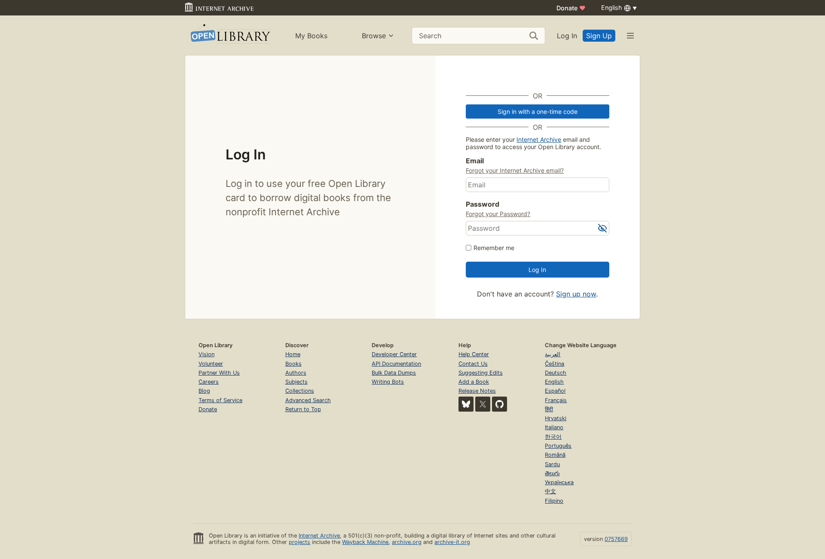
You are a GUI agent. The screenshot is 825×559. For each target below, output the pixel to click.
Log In (567, 35)
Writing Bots (388, 382)
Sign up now (576, 294)
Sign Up (599, 35)
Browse (374, 35)
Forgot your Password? (498, 213)
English (554, 382)
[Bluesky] (466, 404)
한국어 (553, 437)
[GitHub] (499, 404)
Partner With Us (219, 373)
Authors (295, 373)
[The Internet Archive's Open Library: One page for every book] (229, 35)
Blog (204, 391)
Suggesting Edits (480, 373)
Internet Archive (538, 139)
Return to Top (303, 409)
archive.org (407, 542)
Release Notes (477, 391)
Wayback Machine (365, 542)
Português (558, 446)
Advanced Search (308, 400)
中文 (550, 491)
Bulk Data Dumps (394, 373)
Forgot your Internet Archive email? (515, 170)
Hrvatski (555, 418)
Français (556, 400)
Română (555, 455)
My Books (311, 35)
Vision (206, 354)
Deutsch (555, 373)
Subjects (296, 382)
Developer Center (394, 354)
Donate (571, 8)
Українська (559, 482)
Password (482, 204)
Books (293, 363)
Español (555, 391)
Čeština (554, 363)
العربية (552, 354)
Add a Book (473, 382)
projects (299, 542)
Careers (209, 382)
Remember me (494, 247)
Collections (299, 391)
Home (292, 354)
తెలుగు (552, 473)
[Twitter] (482, 404)
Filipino (554, 501)
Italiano (554, 427)
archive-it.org (452, 542)
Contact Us (473, 363)
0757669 (616, 539)
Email (475, 160)
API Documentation (396, 363)
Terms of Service (220, 400)
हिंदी (549, 409)
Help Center (473, 354)
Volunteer (211, 363)
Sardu (552, 464)
